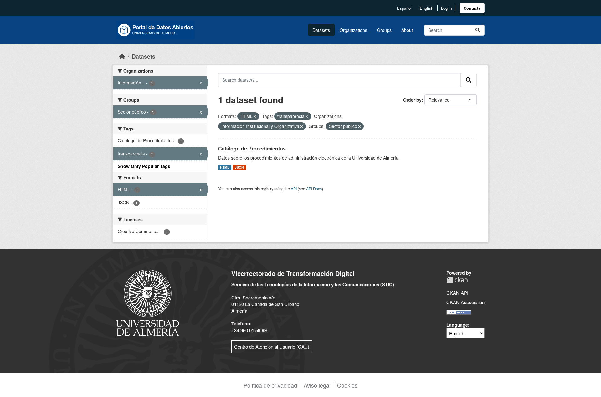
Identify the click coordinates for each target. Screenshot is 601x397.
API (294, 188)
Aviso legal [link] (317, 385)
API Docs (314, 188)
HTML (224, 167)
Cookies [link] (347, 385)
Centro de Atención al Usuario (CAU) (271, 346)
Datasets (321, 30)
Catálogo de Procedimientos (252, 148)
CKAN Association (465, 302)
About (407, 30)
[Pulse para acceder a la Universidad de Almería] (147, 302)
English (426, 8)
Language (457, 325)
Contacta (472, 8)
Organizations (353, 30)
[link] (472, 8)
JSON (239, 167)
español (404, 8)
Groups (384, 30)
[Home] (122, 56)
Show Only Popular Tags (144, 166)
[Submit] (477, 30)
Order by (412, 100)
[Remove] (255, 116)
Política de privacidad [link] (270, 385)
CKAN (457, 280)
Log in (446, 8)
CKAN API (457, 292)
